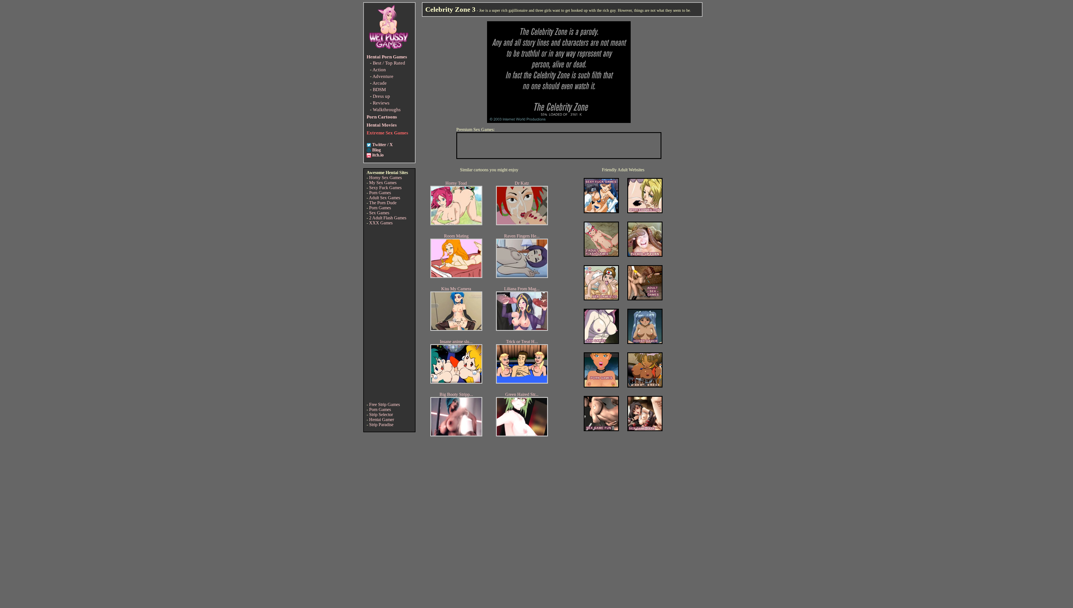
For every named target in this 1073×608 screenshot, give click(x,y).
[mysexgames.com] (645, 211)
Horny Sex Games (385, 177)
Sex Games (379, 212)
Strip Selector (381, 414)
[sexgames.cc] (601, 298)
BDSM (379, 89)
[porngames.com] (601, 386)
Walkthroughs (387, 109)
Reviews (381, 103)
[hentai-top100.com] (645, 255)
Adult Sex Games (384, 197)
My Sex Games (383, 182)
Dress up (381, 96)
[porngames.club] (645, 429)
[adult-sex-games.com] (645, 298)
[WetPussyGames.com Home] (389, 49)
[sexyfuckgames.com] (601, 211)
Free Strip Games (384, 404)
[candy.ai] (601, 429)
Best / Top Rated (389, 63)
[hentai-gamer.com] (645, 386)
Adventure (382, 76)
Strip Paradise (381, 424)
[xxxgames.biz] (601, 342)
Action (379, 69)
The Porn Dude (383, 202)
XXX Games (381, 222)
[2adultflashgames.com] (601, 255)
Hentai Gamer (381, 419)
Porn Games (380, 192)
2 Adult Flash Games (387, 217)
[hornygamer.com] (645, 342)
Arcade (379, 83)
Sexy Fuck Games (385, 187)
